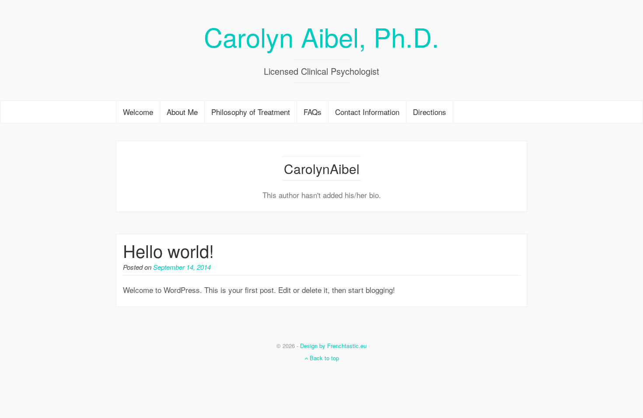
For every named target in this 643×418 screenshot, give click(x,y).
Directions (429, 111)
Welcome (138, 111)
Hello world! (168, 250)
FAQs (313, 111)
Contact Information (367, 111)
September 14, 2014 (182, 267)
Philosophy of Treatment (250, 111)
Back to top (323, 358)
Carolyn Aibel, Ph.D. (321, 36)
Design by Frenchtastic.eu (333, 345)
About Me (182, 111)
